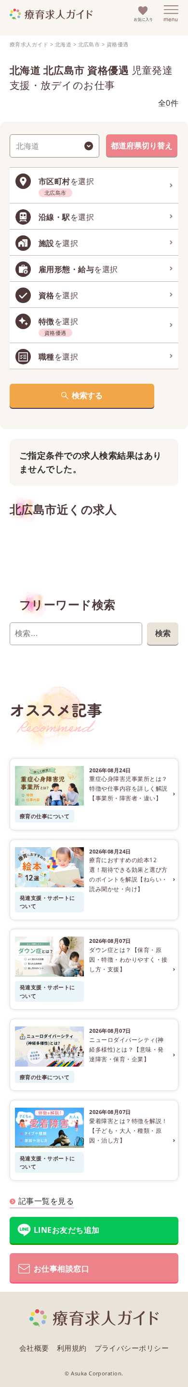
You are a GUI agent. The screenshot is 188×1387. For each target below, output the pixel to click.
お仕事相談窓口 (61, 1268)
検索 (163, 633)
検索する (87, 395)
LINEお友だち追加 (67, 1230)
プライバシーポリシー (131, 1348)
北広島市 (89, 44)
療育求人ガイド (29, 44)
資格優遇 (118, 44)
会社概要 (34, 1348)
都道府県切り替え (142, 145)
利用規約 (72, 1348)
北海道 (63, 44)
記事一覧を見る (46, 1201)
